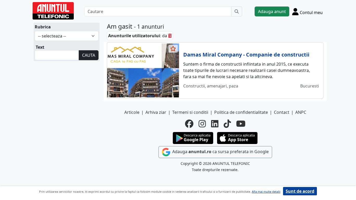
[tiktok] (227, 123)
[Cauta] (236, 11)
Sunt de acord (300, 191)
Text (40, 47)
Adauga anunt (272, 11)
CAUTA (88, 55)
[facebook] (189, 123)
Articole (131, 112)
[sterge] (170, 36)
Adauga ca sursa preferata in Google (220, 151)
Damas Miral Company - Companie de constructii (246, 54)
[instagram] (202, 123)
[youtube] (240, 123)
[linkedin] (214, 123)
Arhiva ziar (155, 112)
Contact (281, 112)
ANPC (300, 112)
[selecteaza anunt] (173, 49)
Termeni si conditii (190, 112)
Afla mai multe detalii (266, 191)
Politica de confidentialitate (241, 112)
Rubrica (43, 27)
